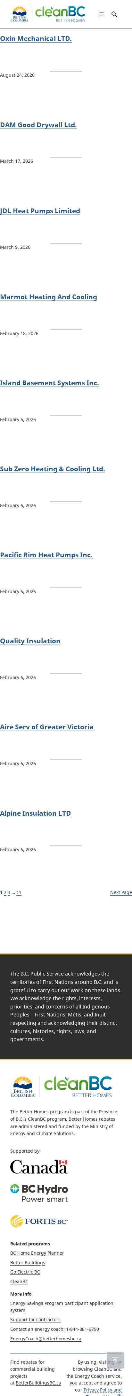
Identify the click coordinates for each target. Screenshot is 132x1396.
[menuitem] (100, 14)
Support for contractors (35, 1319)
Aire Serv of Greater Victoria (47, 726)
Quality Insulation (30, 640)
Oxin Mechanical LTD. (36, 38)
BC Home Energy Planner (37, 1253)
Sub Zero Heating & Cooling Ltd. (52, 468)
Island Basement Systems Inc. (49, 382)
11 (18, 892)
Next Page (121, 892)
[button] (115, 1360)
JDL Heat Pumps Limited (40, 210)
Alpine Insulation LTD (35, 813)
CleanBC (19, 1281)
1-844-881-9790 (82, 1329)
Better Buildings (27, 1262)
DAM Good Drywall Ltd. (38, 124)
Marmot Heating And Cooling (48, 296)
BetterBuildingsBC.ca (38, 1383)
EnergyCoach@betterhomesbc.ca (45, 1339)
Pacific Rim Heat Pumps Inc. (46, 554)
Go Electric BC (25, 1272)
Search (114, 14)
